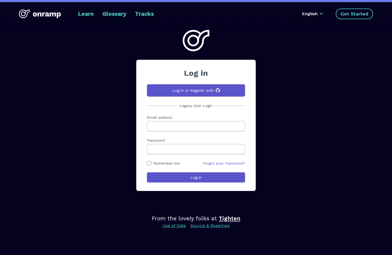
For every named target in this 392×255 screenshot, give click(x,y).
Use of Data (174, 225)
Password (156, 140)
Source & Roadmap (210, 225)
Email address (159, 117)
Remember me (166, 163)
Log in (196, 177)
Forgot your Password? (224, 163)
